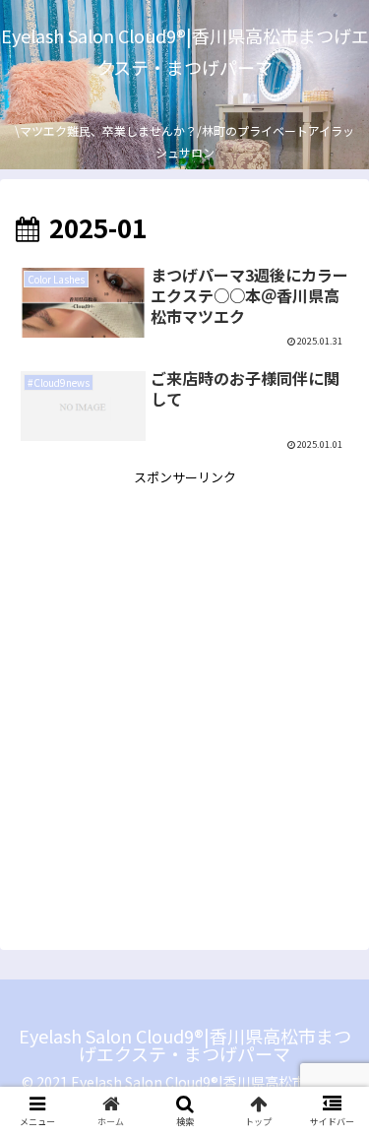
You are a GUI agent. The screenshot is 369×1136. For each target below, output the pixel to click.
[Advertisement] (184, 673)
